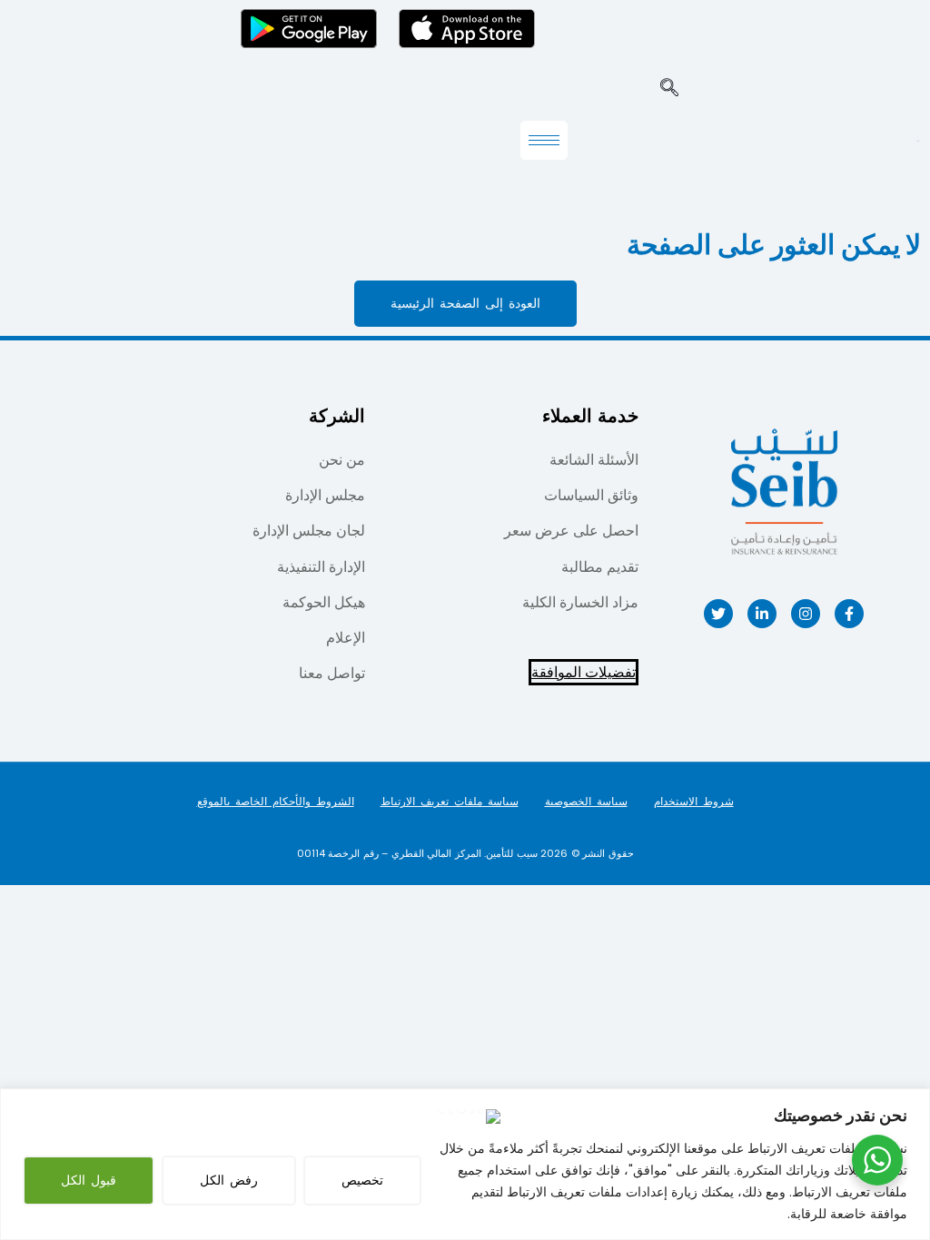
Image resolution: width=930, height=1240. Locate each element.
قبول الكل (88, 1180)
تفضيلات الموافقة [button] (583, 672)
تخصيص (362, 1180)
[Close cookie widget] (468, 1116)
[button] (669, 89)
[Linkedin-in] (762, 613)
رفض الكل (229, 1180)
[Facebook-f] (849, 613)
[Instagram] (805, 613)
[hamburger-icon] (544, 140)
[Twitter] (718, 613)
